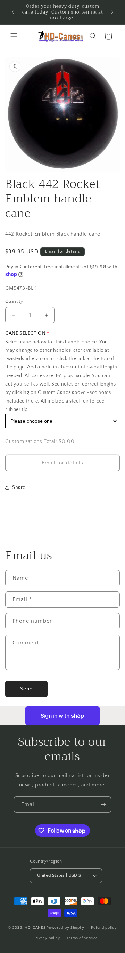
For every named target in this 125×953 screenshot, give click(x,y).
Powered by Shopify (65, 928)
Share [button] (18, 487)
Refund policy (104, 928)
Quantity (14, 301)
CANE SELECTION (25, 333)
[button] (14, 36)
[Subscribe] (103, 804)
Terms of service (82, 938)
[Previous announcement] (12, 12)
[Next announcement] (112, 12)
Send (26, 689)
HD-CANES (35, 928)
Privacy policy (46, 938)
